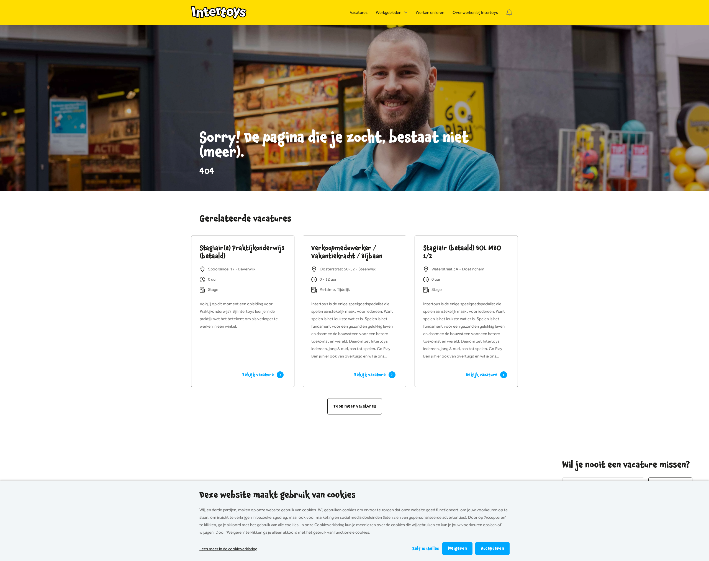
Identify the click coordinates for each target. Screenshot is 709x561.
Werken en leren (430, 12)
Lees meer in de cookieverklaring (228, 548)
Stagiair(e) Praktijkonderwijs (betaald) (242, 252)
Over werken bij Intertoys (475, 12)
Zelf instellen (426, 549)
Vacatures (359, 12)
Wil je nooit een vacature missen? (626, 465)
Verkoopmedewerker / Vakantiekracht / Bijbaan (346, 252)
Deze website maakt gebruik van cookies (277, 495)
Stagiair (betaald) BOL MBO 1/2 (462, 252)
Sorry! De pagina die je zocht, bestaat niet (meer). (334, 145)
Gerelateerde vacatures (245, 219)
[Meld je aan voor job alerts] (509, 12)
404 (206, 171)
